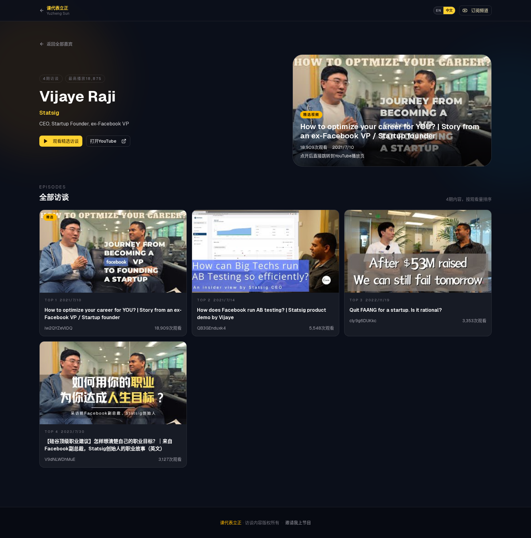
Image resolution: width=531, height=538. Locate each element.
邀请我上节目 (298, 522)
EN (438, 10)
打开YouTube (103, 141)
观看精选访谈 (66, 141)
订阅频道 (479, 10)
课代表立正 (231, 522)
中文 (449, 10)
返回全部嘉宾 (60, 44)
